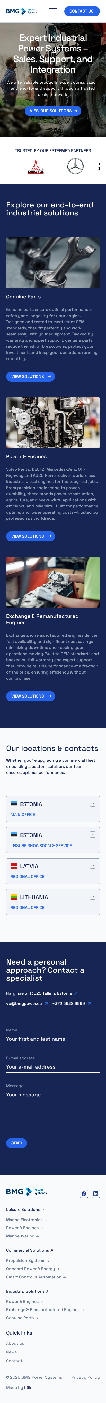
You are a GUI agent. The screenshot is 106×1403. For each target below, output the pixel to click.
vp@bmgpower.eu (24, 1003)
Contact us (82, 11)
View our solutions (51, 110)
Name (11, 1030)
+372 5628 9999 (68, 1003)
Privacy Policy (86, 1377)
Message (14, 1085)
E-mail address (20, 1058)
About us (15, 1343)
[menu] (53, 11)
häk (27, 1387)
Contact (14, 1360)
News (11, 1352)
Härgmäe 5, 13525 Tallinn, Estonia (39, 993)
